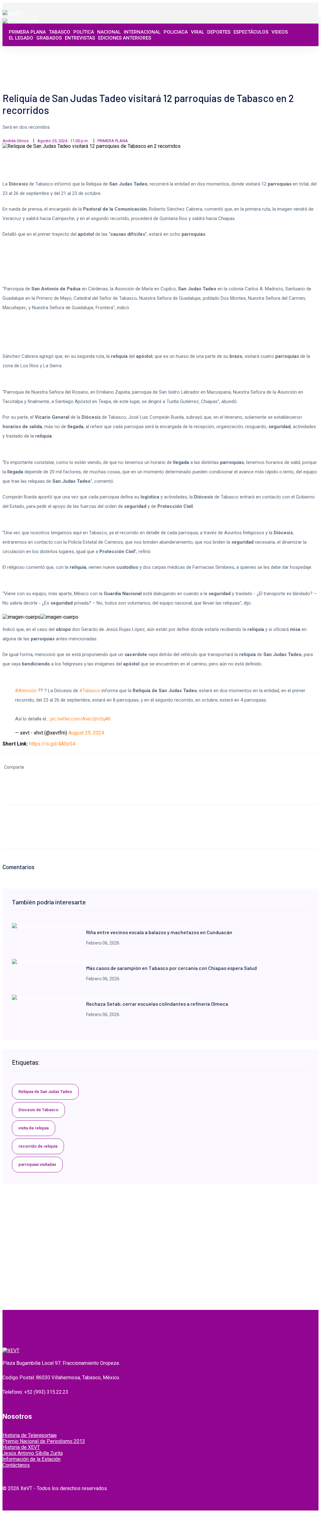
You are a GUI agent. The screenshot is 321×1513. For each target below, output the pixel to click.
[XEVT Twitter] (290, 57)
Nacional (109, 32)
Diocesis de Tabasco (38, 1109)
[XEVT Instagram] (296, 57)
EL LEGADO (21, 38)
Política (83, 32)
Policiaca (176, 32)
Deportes (218, 32)
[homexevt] (11, 1351)
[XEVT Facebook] (283, 57)
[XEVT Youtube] (303, 57)
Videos (279, 32)
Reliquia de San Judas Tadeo (45, 1091)
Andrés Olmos (16, 140)
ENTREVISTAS (80, 38)
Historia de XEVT (21, 1447)
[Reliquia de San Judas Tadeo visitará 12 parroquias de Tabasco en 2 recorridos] (101, 926)
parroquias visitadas (37, 1164)
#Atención (26, 690)
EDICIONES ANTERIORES (124, 38)
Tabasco (59, 32)
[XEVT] (20, 21)
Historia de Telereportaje (30, 1435)
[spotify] (13, 13)
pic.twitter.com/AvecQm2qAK (80, 719)
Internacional (142, 32)
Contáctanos (16, 1465)
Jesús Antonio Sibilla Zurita (33, 1453)
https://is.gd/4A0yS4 (52, 744)
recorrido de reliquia (37, 1146)
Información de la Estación (32, 1459)
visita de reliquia (33, 1128)
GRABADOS (49, 38)
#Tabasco (89, 690)
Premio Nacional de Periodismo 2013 (44, 1441)
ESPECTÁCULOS (251, 32)
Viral (197, 32)
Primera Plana (27, 32)
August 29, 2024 (86, 733)
